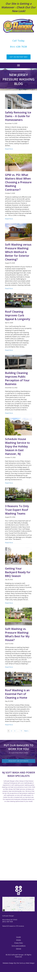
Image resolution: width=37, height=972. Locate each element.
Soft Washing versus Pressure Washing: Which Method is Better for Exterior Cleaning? (18, 252)
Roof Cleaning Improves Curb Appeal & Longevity (17, 315)
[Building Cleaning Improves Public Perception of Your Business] (18, 362)
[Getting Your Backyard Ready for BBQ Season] (18, 556)
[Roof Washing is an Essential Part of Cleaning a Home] (18, 679)
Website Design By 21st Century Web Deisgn (18, 963)
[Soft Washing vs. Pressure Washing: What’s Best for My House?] (18, 616)
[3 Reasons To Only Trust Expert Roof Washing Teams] (18, 495)
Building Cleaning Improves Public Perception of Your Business (17, 378)
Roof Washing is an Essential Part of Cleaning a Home (17, 693)
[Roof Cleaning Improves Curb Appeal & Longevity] (18, 300)
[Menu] (18, 65)
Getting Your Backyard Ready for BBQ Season (17, 572)
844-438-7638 (18, 46)
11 (21, 731)
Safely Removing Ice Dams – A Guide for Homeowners (18, 116)
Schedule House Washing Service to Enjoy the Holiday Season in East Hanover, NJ (17, 446)
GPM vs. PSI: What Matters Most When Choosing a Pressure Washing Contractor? (18, 182)
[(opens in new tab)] (18, 851)
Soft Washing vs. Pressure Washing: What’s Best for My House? (17, 634)
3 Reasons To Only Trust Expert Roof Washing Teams (17, 509)
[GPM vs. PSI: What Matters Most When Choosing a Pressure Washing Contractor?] (18, 162)
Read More (9, 149)
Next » (26, 731)
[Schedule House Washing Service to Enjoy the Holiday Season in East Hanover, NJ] (18, 426)
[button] (19, 56)
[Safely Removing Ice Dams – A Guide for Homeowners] (18, 101)
